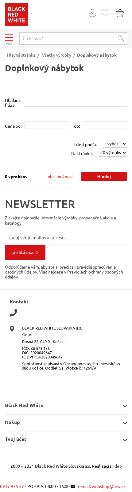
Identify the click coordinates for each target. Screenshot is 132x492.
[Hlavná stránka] (16, 24)
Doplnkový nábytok (97, 55)
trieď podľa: (85, 144)
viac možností (61, 176)
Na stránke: (82, 153)
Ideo (117, 466)
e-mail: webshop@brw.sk (102, 486)
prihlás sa (23, 252)
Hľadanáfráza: (13, 103)
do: (77, 126)
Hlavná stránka (21, 55)
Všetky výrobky (56, 55)
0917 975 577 (13, 486)
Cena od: (13, 126)
